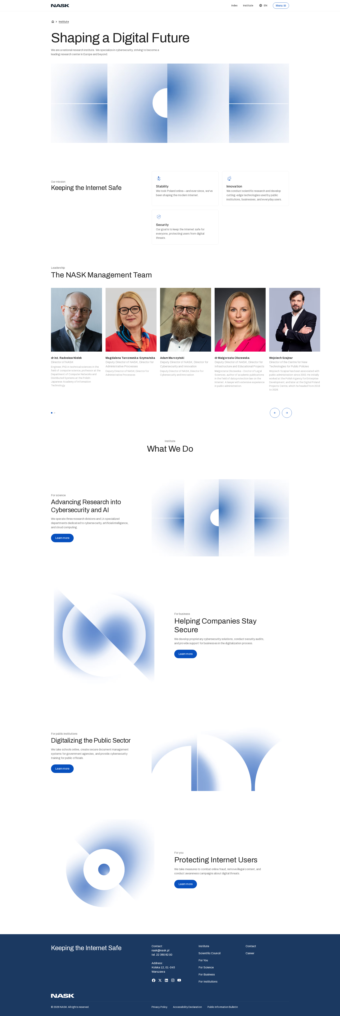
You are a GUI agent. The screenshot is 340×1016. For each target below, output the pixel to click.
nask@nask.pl (160, 950)
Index (234, 5)
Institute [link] (64, 21)
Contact (251, 946)
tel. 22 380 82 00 (162, 954)
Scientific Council (209, 953)
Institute (248, 5)
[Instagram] (173, 980)
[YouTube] (179, 980)
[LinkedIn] (166, 980)
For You (203, 960)
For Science (206, 967)
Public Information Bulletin (223, 1007)
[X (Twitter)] (160, 980)
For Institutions (208, 981)
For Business (207, 974)
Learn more (62, 537)
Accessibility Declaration (187, 1007)
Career (250, 953)
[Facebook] (154, 980)
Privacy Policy (159, 1007)
